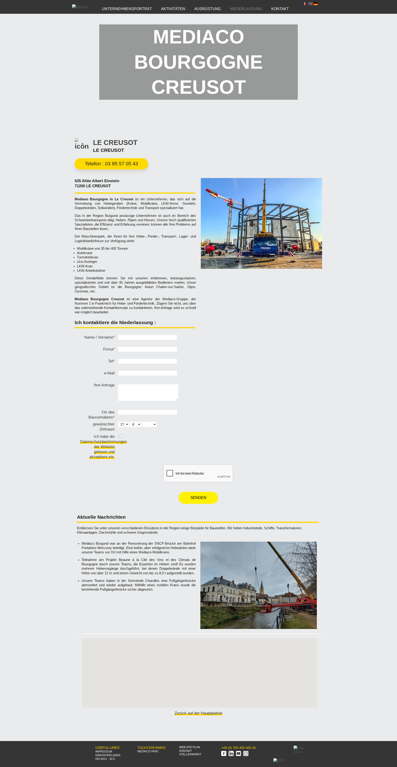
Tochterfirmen (151, 748)
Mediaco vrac (148, 751)
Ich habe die (97, 446)
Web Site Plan (189, 747)
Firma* (109, 349)
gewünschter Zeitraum (104, 426)
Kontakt (185, 751)
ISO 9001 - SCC (105, 759)
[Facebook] (223, 754)
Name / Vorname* (99, 337)
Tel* (111, 361)
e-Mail (109, 373)
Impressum (103, 751)
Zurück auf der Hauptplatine (198, 713)
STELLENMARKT (190, 754)
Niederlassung (246, 9)
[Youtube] (238, 754)
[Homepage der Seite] (79, 750)
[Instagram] (245, 754)
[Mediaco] (80, 6)
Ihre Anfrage (104, 385)
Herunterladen (107, 755)
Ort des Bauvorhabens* (101, 414)
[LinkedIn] (231, 754)
